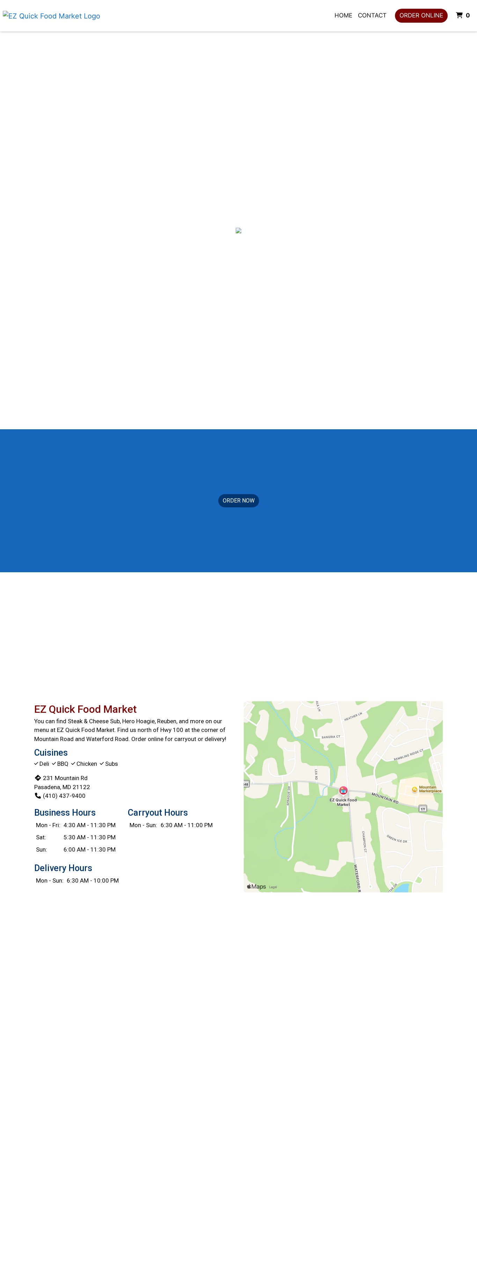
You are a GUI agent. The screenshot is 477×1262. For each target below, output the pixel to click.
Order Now (239, 500)
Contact (372, 15)
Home (343, 15)
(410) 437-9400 (64, 795)
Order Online (421, 15)
